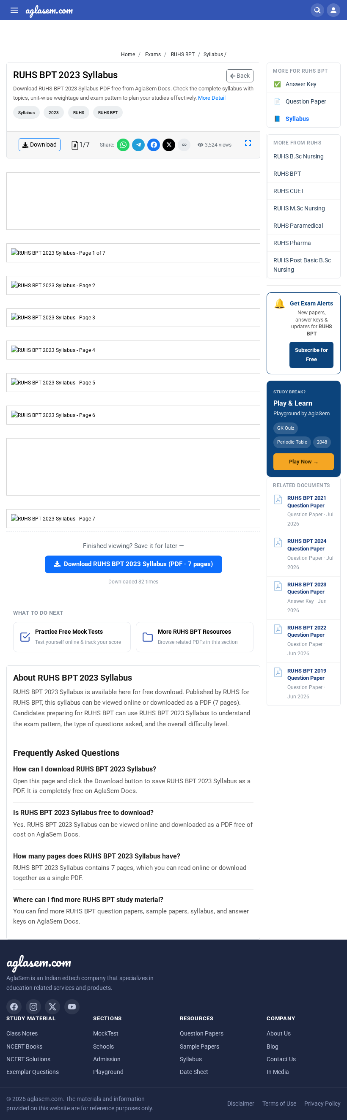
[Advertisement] (133, 201)
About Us (279, 1033)
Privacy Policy (322, 1103)
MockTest (105, 1033)
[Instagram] (33, 1006)
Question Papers (201, 1033)
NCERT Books (24, 1046)
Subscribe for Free (311, 354)
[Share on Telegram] (138, 145)
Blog (272, 1046)
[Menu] (14, 10)
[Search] (317, 10)
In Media (278, 1071)
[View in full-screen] (248, 142)
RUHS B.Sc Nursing (298, 156)
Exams (152, 54)
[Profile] (333, 10)
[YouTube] (72, 1006)
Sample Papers (199, 1046)
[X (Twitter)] (52, 1006)
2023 (54, 112)
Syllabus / (215, 54)
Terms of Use (279, 1103)
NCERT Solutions (28, 1059)
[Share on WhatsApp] (123, 145)
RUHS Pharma (292, 243)
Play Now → (304, 461)
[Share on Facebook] (153, 145)
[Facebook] (14, 1006)
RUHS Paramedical (298, 225)
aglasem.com (49, 10)
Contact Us (281, 1059)
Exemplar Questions (32, 1071)
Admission (107, 1059)
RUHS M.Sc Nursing (299, 208)
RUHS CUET (288, 191)
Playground (108, 1071)
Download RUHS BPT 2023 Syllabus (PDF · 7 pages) (138, 564)
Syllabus (26, 112)
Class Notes (22, 1033)
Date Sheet (194, 1071)
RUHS (78, 112)
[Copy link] (184, 145)
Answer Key (295, 84)
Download (43, 144)
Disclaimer (240, 1103)
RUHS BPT (182, 54)
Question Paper (300, 101)
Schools (103, 1046)
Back (242, 75)
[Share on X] (168, 145)
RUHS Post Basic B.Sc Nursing (302, 265)
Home (128, 54)
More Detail (212, 98)
